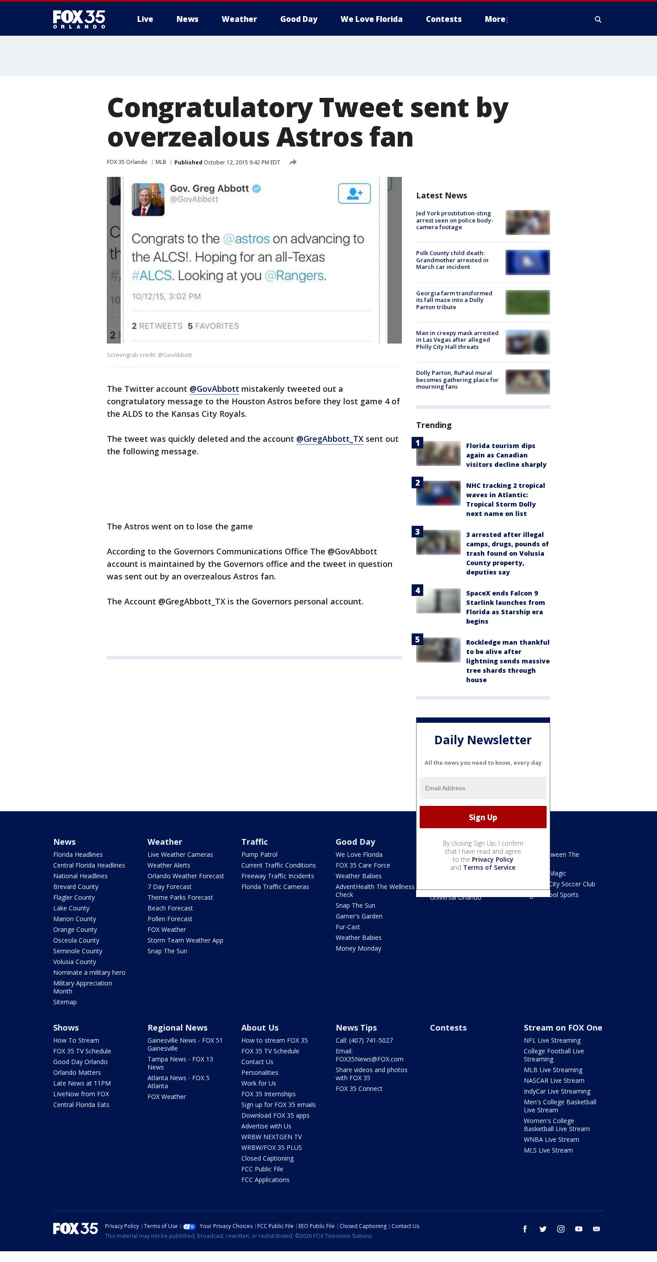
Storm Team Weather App (185, 940)
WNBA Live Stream (551, 1139)
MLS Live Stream (548, 1150)
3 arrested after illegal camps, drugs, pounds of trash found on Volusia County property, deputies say (507, 553)
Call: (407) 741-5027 (364, 1040)
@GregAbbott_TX (329, 438)
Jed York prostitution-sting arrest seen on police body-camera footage (454, 220)
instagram (561, 1229)
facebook (525, 1229)
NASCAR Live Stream (554, 1080)
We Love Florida (359, 854)
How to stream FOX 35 (274, 1040)
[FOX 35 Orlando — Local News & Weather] (82, 19)
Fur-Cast (348, 926)
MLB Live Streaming (553, 1069)
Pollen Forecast (170, 918)
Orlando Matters (77, 1072)
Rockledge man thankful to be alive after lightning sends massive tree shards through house (508, 661)
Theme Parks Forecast (180, 897)
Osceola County (76, 940)
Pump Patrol (259, 854)
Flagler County (74, 897)
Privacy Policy (493, 859)
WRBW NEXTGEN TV (271, 1136)
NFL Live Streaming (552, 1040)
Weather (164, 841)
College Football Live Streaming (554, 1055)
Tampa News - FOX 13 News (180, 1063)
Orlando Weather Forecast (185, 876)
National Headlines (80, 876)
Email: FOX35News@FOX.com (370, 1055)
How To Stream (76, 1040)
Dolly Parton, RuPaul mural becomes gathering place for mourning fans (457, 379)
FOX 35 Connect (359, 1088)
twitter (543, 1229)
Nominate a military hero (89, 972)
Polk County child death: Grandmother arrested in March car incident (452, 260)
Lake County (71, 908)
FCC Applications (265, 1179)
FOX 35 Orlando (127, 162)
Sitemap (65, 1002)
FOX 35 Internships (268, 1094)
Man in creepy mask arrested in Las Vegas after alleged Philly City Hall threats (457, 340)
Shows (66, 1027)
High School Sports (551, 894)
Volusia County (74, 961)
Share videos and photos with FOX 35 (372, 1073)
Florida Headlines (78, 854)
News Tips (356, 1027)
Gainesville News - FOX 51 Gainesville (185, 1044)
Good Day (355, 841)
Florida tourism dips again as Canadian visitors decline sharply (506, 455)
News (64, 841)
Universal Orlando (455, 897)
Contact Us (257, 1061)
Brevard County (75, 886)
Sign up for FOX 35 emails (278, 1104)
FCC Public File (262, 1169)
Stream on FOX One (563, 1027)
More (495, 19)
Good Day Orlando (80, 1061)
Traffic (254, 841)
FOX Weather (166, 929)
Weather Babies (359, 876)
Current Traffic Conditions (278, 865)
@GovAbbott (214, 388)
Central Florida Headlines (89, 865)
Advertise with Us (266, 1126)
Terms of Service (489, 867)
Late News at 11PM (82, 1083)
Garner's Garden (359, 916)
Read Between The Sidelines (551, 858)
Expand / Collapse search (598, 19)
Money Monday (358, 948)
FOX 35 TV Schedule (82, 1051)
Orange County (75, 929)
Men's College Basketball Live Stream (560, 1106)
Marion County (74, 918)
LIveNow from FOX (81, 1094)
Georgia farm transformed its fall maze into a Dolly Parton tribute (454, 300)
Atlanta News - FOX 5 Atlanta (178, 1081)
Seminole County (77, 951)
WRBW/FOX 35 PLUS (271, 1147)
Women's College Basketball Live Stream (557, 1124)
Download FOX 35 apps (275, 1115)
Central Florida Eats (81, 1104)
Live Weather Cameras (180, 854)
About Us (259, 1027)
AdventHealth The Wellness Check (375, 890)
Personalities (259, 1072)
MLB (161, 162)
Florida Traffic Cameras (275, 886)
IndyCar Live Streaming (557, 1091)
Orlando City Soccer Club (559, 884)
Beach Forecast (170, 908)
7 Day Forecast (169, 886)
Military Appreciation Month (82, 987)
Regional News (177, 1027)
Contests (448, 1027)
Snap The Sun (167, 951)
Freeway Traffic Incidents (277, 876)
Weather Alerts (168, 865)
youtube (579, 1229)
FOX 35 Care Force (363, 865)
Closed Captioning (267, 1158)
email (597, 1229)
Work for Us (258, 1083)
